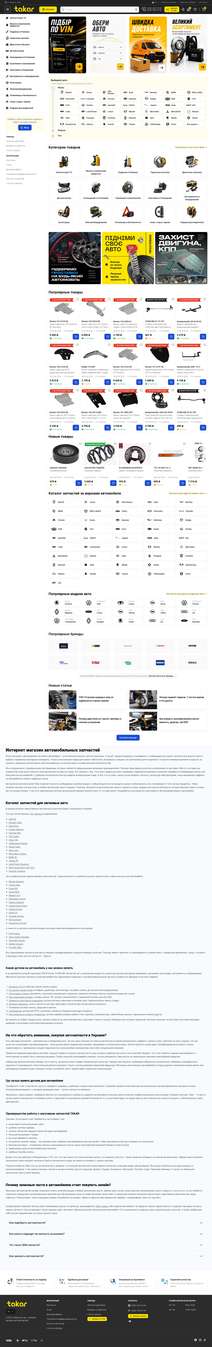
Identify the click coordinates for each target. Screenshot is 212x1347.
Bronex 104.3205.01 (122, 321)
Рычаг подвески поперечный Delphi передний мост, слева (95, 371)
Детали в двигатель (18, 1004)
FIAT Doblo (14, 836)
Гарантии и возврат (188, 2)
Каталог (50, 9)
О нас (8, 165)
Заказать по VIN (98, 1319)
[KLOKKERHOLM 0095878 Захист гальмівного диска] (135, 453)
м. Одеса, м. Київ (14, 2)
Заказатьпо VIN (174, 9)
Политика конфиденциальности (21, 174)
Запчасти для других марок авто (187, 493)
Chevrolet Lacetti (17, 940)
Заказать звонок (139, 1316)
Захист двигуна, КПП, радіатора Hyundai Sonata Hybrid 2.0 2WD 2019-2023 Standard (62, 371)
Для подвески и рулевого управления (27, 1014)
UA (156, 2)
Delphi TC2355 (88, 367)
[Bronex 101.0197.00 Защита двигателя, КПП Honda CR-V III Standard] (160, 353)
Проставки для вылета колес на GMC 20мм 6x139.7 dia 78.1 (159, 416)
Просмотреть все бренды (162, 676)
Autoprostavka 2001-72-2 (188, 367)
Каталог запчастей (15, 179)
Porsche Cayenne (17, 871)
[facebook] (195, 1339)
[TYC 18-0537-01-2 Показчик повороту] (170, 453)
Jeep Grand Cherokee (19, 937)
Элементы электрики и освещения (26, 1000)
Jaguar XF (13, 860)
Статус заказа (13, 150)
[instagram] (200, 1339)
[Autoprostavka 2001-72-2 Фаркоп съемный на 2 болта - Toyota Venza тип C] (191, 353)
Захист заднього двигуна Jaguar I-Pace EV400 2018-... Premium (126, 325)
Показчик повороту (163, 471)
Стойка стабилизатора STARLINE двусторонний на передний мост (158, 325)
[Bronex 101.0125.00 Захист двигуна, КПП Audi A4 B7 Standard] (64, 308)
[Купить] (76, 336)
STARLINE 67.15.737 (154, 321)
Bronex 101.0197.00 (154, 367)
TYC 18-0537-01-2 (162, 468)
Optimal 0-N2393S (58, 468)
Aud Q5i (12, 819)
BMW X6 (13, 857)
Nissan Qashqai (16, 881)
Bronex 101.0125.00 (59, 321)
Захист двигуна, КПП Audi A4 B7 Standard (63, 325)
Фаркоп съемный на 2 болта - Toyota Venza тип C (190, 371)
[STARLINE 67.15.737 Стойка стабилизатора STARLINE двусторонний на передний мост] (160, 308)
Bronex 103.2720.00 (59, 367)
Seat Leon (13, 850)
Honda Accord (15, 909)
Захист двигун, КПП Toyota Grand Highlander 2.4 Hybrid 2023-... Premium (62, 416)
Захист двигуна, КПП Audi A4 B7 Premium (126, 371)
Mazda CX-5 (14, 895)
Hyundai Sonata (16, 916)
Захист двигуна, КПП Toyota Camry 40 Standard (126, 416)
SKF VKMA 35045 (196, 468)
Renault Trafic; (15, 822)
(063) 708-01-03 (139, 1310)
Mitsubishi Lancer (17, 899)
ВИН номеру (102, 1206)
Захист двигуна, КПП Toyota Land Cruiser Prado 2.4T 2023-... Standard (95, 325)
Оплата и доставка (168, 2)
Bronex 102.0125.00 (122, 367)
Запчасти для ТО (17, 986)
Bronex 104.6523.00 (59, 412)
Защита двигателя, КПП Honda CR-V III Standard (159, 371)
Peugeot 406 (14, 833)
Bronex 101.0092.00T (123, 412)
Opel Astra (13, 826)
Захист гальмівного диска (131, 471)
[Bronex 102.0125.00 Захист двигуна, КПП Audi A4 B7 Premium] (128, 353)
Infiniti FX (13, 912)
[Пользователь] (183, 9)
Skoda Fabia (14, 847)
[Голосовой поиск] (136, 10)
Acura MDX (14, 892)
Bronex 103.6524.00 (90, 321)
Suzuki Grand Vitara (18, 906)
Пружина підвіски (92, 471)
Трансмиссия (15, 1011)
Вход (26, 127)
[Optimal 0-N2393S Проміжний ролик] (66, 453)
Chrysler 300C (15, 947)
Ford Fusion (14, 933)
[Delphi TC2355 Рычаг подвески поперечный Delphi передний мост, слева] (96, 353)
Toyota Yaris (14, 885)
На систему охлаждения (21, 990)
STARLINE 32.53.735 (186, 412)
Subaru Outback (16, 902)
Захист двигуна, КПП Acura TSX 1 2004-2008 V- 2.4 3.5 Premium (94, 416)
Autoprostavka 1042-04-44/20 (159, 412)
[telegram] (129, 1321)
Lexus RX (13, 888)
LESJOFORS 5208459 (94, 468)
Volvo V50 (13, 840)
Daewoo (38, 814)
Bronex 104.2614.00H (91, 412)
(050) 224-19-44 (139, 1305)
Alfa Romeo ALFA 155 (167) (21, 867)
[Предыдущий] (54, 44)
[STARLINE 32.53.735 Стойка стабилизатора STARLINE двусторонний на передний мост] (191, 399)
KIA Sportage (15, 919)
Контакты (203, 2)
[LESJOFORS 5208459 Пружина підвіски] (100, 453)
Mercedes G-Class (17, 853)
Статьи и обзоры (14, 183)
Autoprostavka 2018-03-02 (189, 321)
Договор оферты (14, 169)
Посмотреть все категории (190, 147)
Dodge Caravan (16, 944)
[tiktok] (204, 1339)
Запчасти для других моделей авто (185, 593)
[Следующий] (202, 44)
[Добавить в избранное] (77, 299)
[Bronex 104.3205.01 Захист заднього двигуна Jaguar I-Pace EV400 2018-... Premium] (128, 308)
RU (9, 1311)
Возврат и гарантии (15, 146)
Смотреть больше (128, 737)
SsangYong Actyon (17, 923)
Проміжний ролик (58, 471)
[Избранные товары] (195, 9)
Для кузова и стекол (19, 993)
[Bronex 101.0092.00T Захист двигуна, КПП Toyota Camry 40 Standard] (128, 399)
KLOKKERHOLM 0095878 (130, 468)
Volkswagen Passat (18, 843)
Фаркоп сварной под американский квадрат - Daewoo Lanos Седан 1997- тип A (191, 325)
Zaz (31, 814)
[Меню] (8, 9)
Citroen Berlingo (16, 829)
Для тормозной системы (21, 997)
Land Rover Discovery (19, 864)
